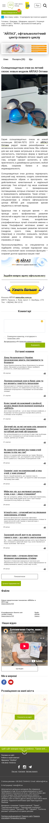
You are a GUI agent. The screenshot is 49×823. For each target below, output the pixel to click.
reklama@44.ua (41, 781)
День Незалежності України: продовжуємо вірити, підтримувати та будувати (23, 360)
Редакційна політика (18, 818)
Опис (5, 59)
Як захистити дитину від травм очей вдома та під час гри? (22, 451)
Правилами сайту (13, 338)
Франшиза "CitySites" (9, 760)
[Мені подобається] (45, 373)
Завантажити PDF (7, 604)
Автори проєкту (32, 771)
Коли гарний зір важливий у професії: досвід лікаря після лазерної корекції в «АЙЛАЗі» (24, 405)
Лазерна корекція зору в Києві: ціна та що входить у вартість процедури (23, 382)
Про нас (15, 771)
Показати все (19, 576)
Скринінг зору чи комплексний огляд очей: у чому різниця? (23, 471)
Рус (37, 5)
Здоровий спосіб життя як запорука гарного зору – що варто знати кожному (25, 536)
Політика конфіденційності (11, 816)
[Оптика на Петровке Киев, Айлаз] (24, 262)
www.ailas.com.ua (23, 297)
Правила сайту (27, 816)
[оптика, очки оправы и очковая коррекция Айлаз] (24, 289)
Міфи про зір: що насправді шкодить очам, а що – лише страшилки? (22, 492)
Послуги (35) (18, 59)
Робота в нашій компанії (10, 758)
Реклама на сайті (7, 755)
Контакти (21, 771)
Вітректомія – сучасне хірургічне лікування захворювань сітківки (21, 556)
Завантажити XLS (37, 616)
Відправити (35, 345)
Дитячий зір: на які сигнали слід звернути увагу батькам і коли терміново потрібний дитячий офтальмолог (25, 429)
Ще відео (19, 669)
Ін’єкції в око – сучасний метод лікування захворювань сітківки (25, 513)
